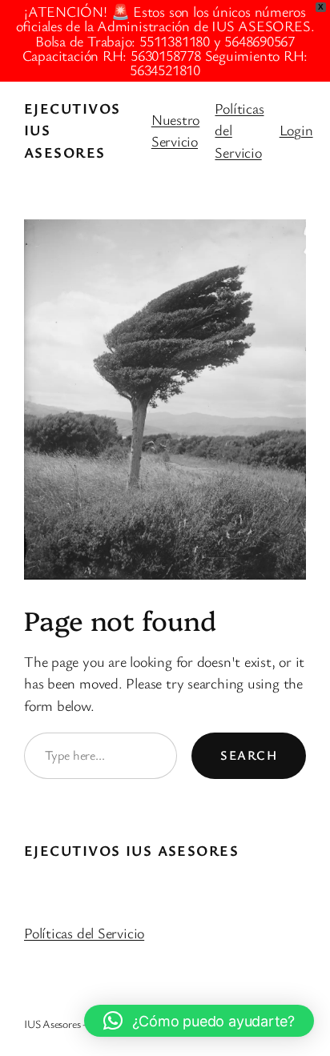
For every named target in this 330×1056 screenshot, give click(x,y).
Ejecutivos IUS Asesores (131, 850)
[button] (199, 1021)
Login (296, 129)
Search (248, 755)
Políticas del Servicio (84, 932)
